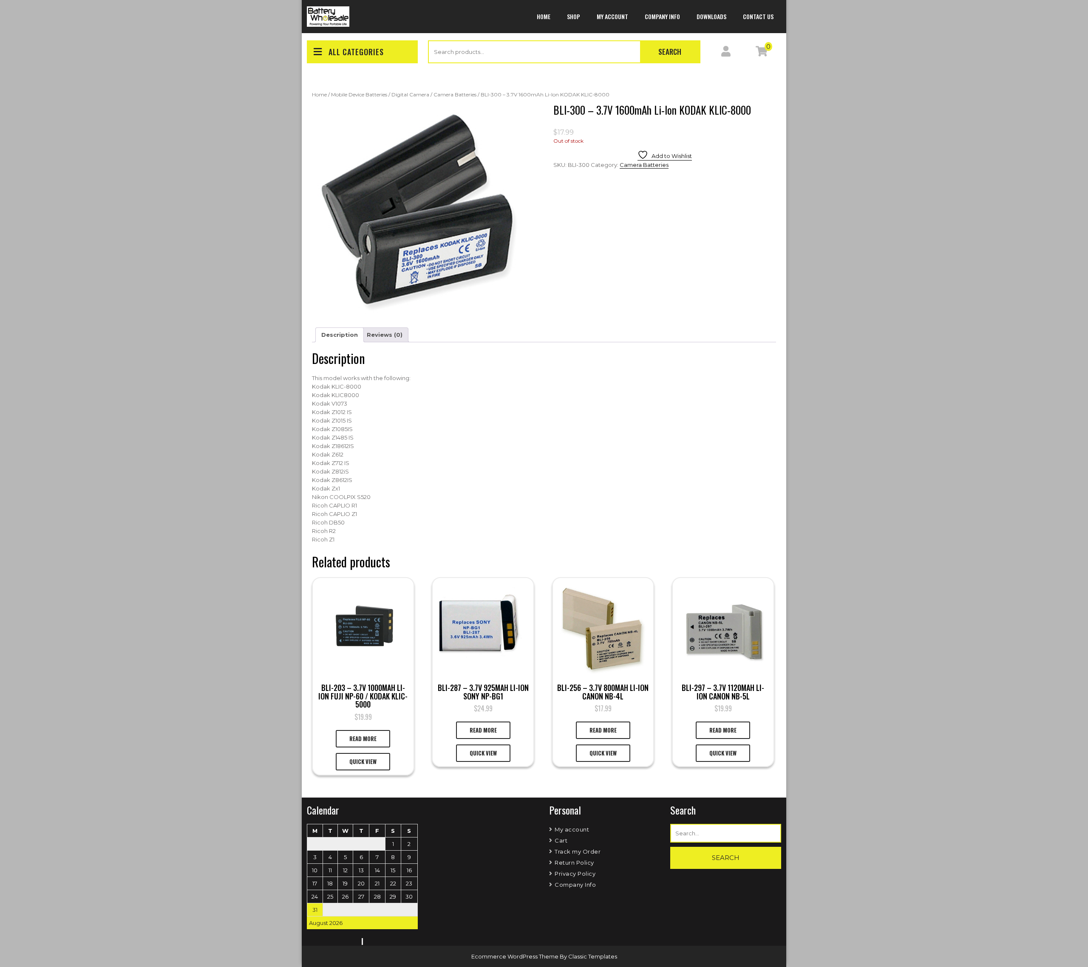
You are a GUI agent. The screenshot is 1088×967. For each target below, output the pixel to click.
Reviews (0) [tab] (384, 334)
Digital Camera (410, 94)
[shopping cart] (762, 53)
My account (612, 16)
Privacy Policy (575, 873)
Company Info (662, 16)
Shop (573, 16)
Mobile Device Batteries (359, 94)
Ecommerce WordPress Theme (515, 956)
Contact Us (758, 16)
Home (543, 16)
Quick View (363, 761)
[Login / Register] (726, 53)
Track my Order (578, 851)
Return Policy (574, 862)
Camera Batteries (455, 94)
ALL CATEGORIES (356, 51)
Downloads (711, 16)
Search (669, 51)
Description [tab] (339, 334)
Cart (561, 840)
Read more (363, 738)
